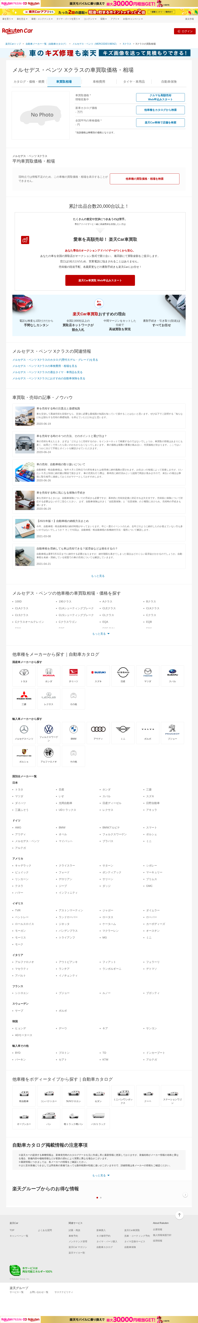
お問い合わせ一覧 (39, 1292)
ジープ (63, 885)
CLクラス (108, 615)
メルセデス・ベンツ (27, 841)
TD (104, 1052)
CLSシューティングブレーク (76, 615)
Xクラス (127, 43)
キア (105, 1028)
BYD (17, 1052)
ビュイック (22, 872)
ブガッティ (153, 993)
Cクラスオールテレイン (29, 621)
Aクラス (107, 601)
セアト (63, 1059)
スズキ (150, 796)
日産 (61, 789)
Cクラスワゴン (68, 621)
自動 (169, 81)
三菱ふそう (22, 809)
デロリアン (65, 879)
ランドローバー (68, 917)
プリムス (151, 879)
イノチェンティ (68, 975)
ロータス (107, 917)
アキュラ (151, 809)
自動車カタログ (104, 1247)
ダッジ (106, 885)
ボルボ (63, 1010)
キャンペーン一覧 (19, 1236)
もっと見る (98, 575)
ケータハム (109, 923)
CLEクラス (109, 608)
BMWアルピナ (111, 827)
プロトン (64, 1052)
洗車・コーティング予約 (137, 1236)
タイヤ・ (134, 81)
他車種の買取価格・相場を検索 (145, 178)
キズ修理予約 (103, 1236)
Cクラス (151, 615)
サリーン (107, 879)
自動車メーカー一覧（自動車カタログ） (46, 43)
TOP (12, 1230)
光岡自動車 (65, 803)
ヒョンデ (20, 1028)
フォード (64, 872)
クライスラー (67, 865)
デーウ (63, 1028)
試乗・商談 (74, 1230)
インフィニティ (68, 892)
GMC (149, 885)
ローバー (151, 917)
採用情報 (157, 1240)
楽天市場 (189, 18)
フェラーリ (153, 961)
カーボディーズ (155, 923)
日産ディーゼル (111, 803)
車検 (99, 81)
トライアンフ (67, 937)
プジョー (64, 993)
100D (18, 601)
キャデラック (23, 865)
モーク (19, 944)
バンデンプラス (68, 930)
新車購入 (101, 1230)
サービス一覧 (17, 1292)
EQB (149, 621)
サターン (107, 865)
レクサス (107, 809)
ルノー (106, 993)
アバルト (20, 975)
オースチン (153, 930)
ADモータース (23, 1035)
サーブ (19, 1010)
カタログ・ (29, 81)
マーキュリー (154, 872)
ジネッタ (64, 923)
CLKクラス (153, 608)
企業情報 (157, 1229)
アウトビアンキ (68, 961)
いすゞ (63, 796)
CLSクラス (21, 615)
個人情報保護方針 (162, 1235)
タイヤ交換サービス (134, 1241)
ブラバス (107, 841)
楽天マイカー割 (77, 1252)
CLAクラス (21, 608)
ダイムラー (153, 910)
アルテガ (20, 847)
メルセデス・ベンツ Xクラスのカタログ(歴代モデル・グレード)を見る (55, 359)
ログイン (187, 31)
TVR (17, 910)
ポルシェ (151, 834)
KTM (105, 1059)
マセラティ (22, 968)
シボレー (151, 865)
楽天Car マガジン (78, 1247)
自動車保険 (130, 1247)
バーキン (20, 1059)
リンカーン (22, 879)
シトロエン (22, 993)
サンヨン (151, 1028)
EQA (105, 621)
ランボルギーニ (111, 968)
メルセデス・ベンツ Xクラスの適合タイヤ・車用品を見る (47, 372)
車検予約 (73, 1236)
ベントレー (22, 917)
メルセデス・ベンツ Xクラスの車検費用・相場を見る (44, 365)
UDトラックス (67, 809)
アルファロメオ (24, 961)
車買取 (64, 81)
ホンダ (106, 789)
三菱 (149, 789)
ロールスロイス (24, 923)
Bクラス (151, 601)
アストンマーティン (71, 910)
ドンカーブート (155, 1052)
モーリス (20, 937)
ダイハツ (20, 803)
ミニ (149, 841)
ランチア (64, 968)
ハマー (19, 892)
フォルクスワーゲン (114, 834)
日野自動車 (153, 803)
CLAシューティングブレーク (76, 608)
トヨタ (19, 789)
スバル (106, 796)
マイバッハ (65, 841)
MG (104, 937)
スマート (151, 827)
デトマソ (151, 968)
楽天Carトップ (13, 43)
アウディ (20, 834)
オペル (63, 834)
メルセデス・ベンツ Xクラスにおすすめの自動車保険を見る (48, 378)
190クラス (65, 601)
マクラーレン (110, 930)
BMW (62, 827)
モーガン (20, 930)
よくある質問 (45, 1230)
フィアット (109, 961)
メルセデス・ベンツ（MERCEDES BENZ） (95, 43)
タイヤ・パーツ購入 (106, 1241)
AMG (18, 827)
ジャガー (107, 910)
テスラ (19, 885)
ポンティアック (111, 872)
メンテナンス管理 (78, 1241)
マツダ (19, 796)
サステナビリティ (64, 1292)
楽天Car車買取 (132, 1230)
